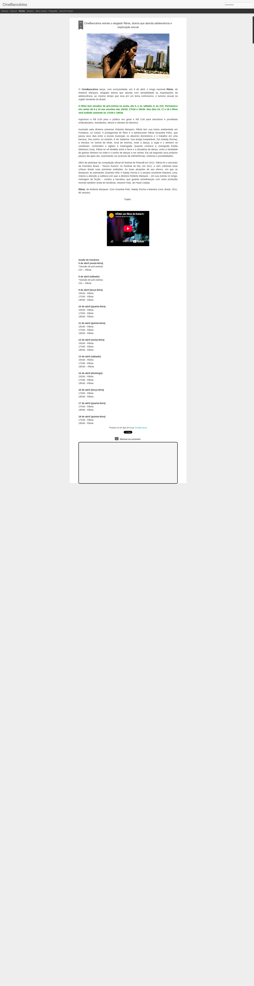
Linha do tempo (66, 11)
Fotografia (53, 11)
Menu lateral (41, 11)
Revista (22, 11)
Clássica (4, 11)
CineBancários (141, 427)
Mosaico (30, 11)
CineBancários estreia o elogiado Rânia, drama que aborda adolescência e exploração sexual (128, 25)
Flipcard (13, 11)
